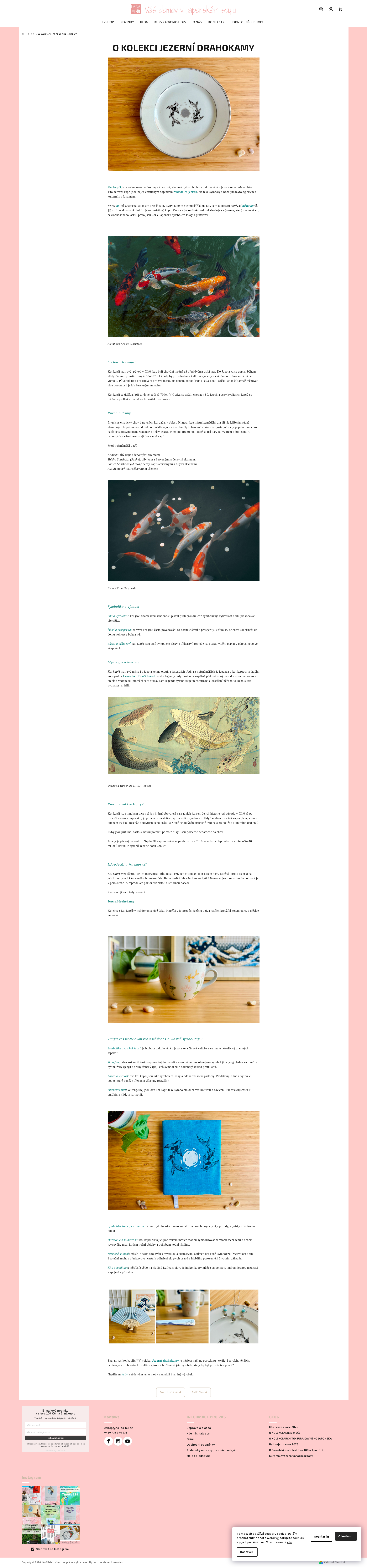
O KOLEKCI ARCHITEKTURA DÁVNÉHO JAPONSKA (300, 1438)
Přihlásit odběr (55, 1438)
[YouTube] (127, 1441)
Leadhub (61, 1451)
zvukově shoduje (209, 210)
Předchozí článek (170, 1392)
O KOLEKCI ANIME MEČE (285, 1432)
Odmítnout (346, 1536)
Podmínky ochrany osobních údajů (211, 1450)
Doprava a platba (199, 1428)
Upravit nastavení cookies (106, 1562)
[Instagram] (118, 1441)
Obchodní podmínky (201, 1445)
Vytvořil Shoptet (334, 1562)
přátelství (202, 215)
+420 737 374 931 (115, 1432)
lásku (133, 215)
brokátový (158, 210)
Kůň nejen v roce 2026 (283, 1427)
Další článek (199, 1392)
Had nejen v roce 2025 (283, 1444)
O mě (190, 1439)
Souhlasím (321, 1536)
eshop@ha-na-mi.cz (118, 1428)
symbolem (178, 215)
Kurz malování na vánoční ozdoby (291, 1455)
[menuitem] (108, 22)
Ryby (169, 205)
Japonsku (224, 205)
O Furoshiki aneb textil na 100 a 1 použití (296, 1450)
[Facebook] (108, 1441)
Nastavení (247, 1552)
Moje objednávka (199, 1456)
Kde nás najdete (198, 1433)
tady (125, 1374)
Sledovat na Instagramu (53, 1549)
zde (289, 1542)
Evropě (191, 205)
